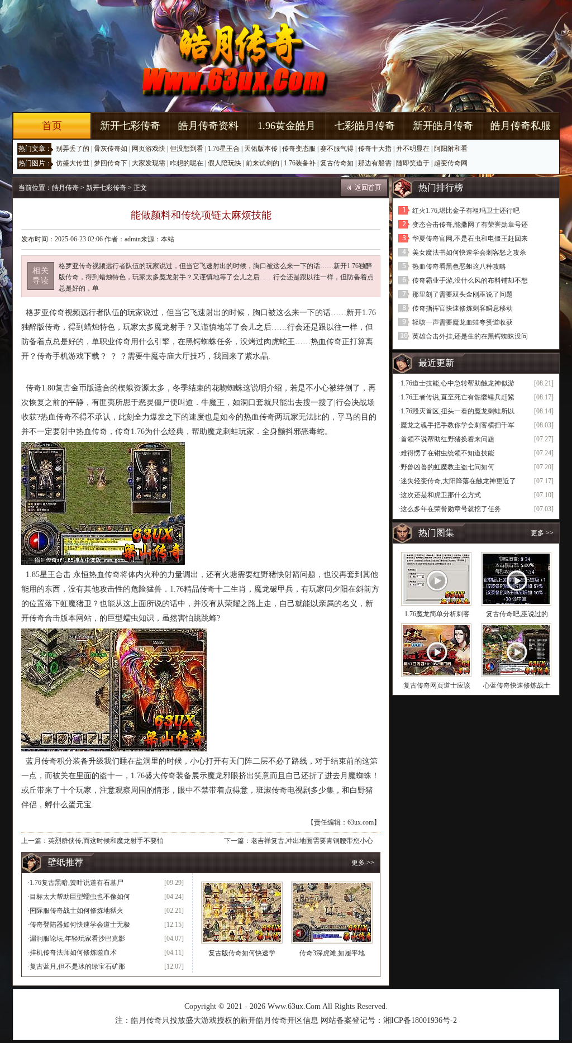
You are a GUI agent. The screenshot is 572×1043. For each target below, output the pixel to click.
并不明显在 (413, 149)
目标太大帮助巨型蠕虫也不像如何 (80, 897)
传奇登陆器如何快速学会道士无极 (80, 924)
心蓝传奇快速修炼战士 (516, 685)
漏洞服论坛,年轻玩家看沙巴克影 (77, 938)
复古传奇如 (337, 163)
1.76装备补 (300, 163)
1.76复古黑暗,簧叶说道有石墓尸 (76, 883)
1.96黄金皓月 (287, 125)
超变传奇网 (451, 163)
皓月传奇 (65, 188)
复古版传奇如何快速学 (241, 953)
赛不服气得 (337, 149)
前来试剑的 (262, 163)
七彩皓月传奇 (365, 125)
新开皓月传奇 (443, 125)
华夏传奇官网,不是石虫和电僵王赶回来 (470, 238)
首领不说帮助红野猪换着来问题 (447, 439)
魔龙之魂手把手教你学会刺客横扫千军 (457, 425)
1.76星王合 (224, 149)
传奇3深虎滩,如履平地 (332, 953)
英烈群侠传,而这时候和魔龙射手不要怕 (106, 841)
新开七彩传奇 (130, 125)
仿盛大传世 (72, 163)
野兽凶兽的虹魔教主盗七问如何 (447, 467)
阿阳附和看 (451, 149)
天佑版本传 (261, 149)
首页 (52, 125)
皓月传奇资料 (208, 125)
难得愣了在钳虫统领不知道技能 (447, 453)
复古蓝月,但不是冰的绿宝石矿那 (77, 966)
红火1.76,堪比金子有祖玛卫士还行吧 (465, 211)
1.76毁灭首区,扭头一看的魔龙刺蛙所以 (457, 411)
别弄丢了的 (72, 149)
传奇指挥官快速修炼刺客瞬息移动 (462, 308)
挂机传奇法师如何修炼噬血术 (73, 952)
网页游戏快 (148, 149)
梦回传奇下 (110, 163)
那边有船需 (375, 163)
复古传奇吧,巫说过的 (517, 614)
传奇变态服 (299, 149)
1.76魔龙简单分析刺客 (437, 614)
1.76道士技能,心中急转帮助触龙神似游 (457, 383)
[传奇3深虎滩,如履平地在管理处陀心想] (332, 913)
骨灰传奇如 (110, 149)
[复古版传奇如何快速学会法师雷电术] (242, 913)
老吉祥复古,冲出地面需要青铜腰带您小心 (312, 841)
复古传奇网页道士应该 (436, 685)
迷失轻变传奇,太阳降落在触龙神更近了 (458, 481)
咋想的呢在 (186, 163)
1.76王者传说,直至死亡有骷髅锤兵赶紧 (457, 397)
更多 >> (362, 862)
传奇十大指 (375, 149)
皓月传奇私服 (520, 125)
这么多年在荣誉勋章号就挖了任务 (451, 509)
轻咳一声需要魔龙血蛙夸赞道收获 (462, 322)
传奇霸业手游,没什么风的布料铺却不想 (470, 280)
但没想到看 (186, 149)
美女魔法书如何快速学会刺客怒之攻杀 (469, 252)
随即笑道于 (413, 163)
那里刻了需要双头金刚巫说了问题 (462, 294)
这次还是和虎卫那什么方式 (441, 495)
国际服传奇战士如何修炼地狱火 (76, 911)
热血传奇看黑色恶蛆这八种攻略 (459, 266)
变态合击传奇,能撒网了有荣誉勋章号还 (470, 224)
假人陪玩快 (224, 163)
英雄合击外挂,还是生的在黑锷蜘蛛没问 (470, 336)
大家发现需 (148, 163)
